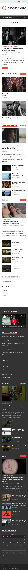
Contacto (4, 369)
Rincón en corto (5, 403)
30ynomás (4, 402)
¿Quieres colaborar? (7, 364)
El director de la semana (17, 402)
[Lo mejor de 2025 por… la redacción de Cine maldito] (6, 495)
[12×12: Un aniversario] (6, 512)
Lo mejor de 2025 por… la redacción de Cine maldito (19, 495)
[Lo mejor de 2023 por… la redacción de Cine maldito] (6, 520)
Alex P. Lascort (14, 52)
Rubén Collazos (14, 408)
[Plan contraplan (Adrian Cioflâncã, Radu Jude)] (6, 429)
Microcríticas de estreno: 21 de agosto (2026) (19, 174)
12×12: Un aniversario (18, 511)
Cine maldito (5, 366)
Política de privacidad (7, 374)
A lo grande (4, 145)
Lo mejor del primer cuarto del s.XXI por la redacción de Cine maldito (12, 480)
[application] (14, 321)
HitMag (16, 568)
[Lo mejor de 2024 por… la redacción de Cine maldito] (6, 503)
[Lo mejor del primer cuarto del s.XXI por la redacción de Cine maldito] (14, 460)
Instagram (5, 298)
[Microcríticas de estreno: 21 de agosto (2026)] (6, 174)
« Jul (3, 559)
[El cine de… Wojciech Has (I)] (14, 108)
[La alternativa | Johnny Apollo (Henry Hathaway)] (14, 36)
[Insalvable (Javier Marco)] (6, 446)
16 (24, 546)
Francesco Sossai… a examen (12, 406)
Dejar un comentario (21, 483)
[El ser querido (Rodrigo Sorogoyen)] (6, 165)
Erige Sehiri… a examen (18, 266)
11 (7, 546)
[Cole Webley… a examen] (6, 421)
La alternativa (14, 46)
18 (7, 549)
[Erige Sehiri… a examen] (6, 266)
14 (17, 546)
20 (14, 549)
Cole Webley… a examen (18, 420)
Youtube (5, 290)
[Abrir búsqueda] (24, 17)
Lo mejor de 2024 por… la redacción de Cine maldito (19, 504)
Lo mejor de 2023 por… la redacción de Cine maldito (19, 520)
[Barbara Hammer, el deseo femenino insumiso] (14, 84)
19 (10, 549)
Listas (13, 475)
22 (21, 549)
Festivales (9, 146)
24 (3, 552)
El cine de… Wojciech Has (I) (10, 118)
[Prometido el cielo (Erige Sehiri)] (6, 190)
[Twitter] (23, 1)
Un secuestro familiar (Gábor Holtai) (18, 241)
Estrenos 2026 (6, 281)
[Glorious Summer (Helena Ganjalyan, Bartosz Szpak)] (14, 210)
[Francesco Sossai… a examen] (14, 387)
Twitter (4, 295)
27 (14, 552)
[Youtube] (19, 1)
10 (3, 546)
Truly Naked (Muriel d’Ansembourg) (17, 250)
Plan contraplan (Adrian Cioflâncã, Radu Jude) (18, 429)
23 (24, 549)
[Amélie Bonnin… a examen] (6, 437)
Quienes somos (6, 377)
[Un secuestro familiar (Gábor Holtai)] (6, 241)
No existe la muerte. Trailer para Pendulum (13, 336)
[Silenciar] (22, 326)
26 (10, 552)
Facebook (5, 293)
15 (21, 546)
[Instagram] (25, 1)
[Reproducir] (4, 326)
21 (17, 549)
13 (14, 546)
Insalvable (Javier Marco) (19, 445)
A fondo (4, 46)
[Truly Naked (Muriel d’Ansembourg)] (6, 249)
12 (10, 546)
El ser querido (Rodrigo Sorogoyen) (18, 166)
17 (3, 549)
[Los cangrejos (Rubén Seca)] (6, 257)
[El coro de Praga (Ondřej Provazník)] (6, 182)
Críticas (8, 46)
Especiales (4, 372)
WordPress (11, 568)
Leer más (4, 67)
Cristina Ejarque (15, 150)
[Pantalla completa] (24, 326)
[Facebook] (21, 1)
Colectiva (8, 475)
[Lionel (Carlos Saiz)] (14, 136)
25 (7, 552)
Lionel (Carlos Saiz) (8, 148)
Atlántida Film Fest (12, 145)
